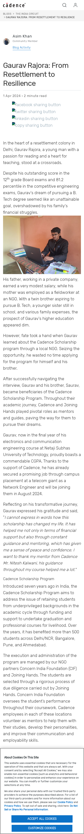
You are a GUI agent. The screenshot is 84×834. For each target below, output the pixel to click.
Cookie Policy (65, 802)
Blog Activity (22, 47)
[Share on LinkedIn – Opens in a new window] (35, 118)
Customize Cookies (42, 828)
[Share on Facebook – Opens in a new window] (36, 104)
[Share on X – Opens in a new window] (33, 111)
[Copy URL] (32, 125)
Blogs (7, 13)
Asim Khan (22, 36)
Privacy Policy (12, 805)
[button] (64, 5)
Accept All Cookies (42, 819)
